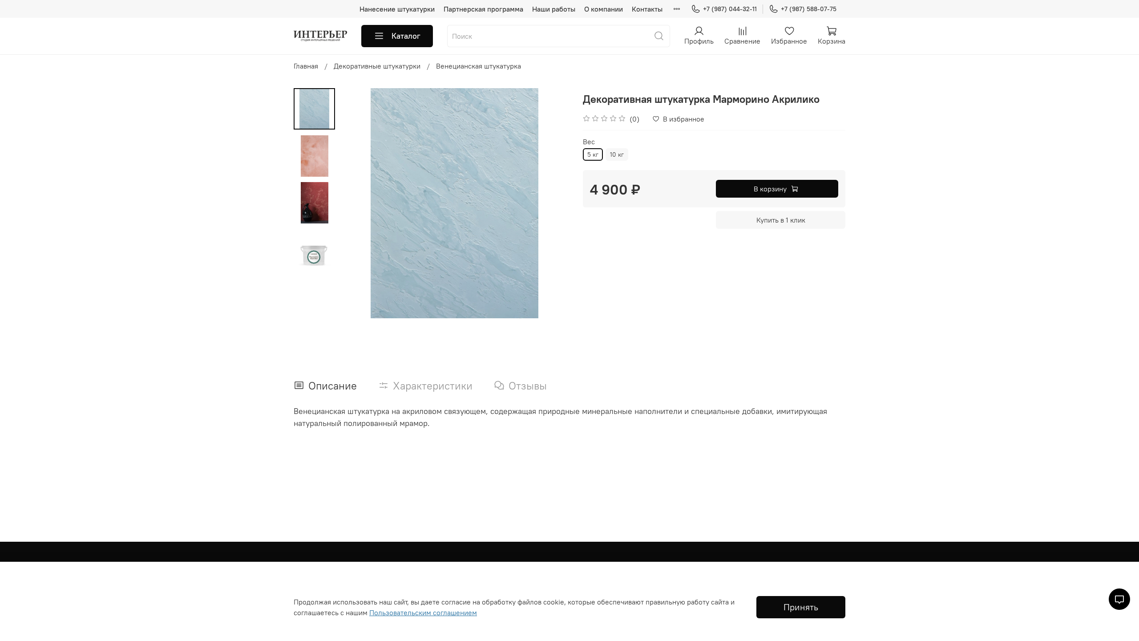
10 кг (617, 154)
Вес (589, 142)
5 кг (592, 154)
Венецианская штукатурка (478, 65)
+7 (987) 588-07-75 (808, 9)
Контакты (647, 8)
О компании (603, 8)
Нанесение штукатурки (397, 8)
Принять (801, 607)
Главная (306, 65)
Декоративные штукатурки (377, 65)
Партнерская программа (483, 8)
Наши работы (553, 8)
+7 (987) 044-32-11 (730, 9)
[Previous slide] (357, 203)
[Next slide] (551, 203)
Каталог (406, 36)
